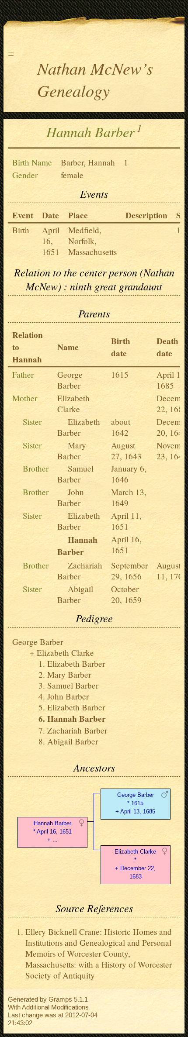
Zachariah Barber (79, 571)
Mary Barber (71, 451)
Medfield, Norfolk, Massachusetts (92, 240)
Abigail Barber (75, 594)
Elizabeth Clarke (73, 403)
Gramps (60, 999)
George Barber (70, 380)
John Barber (70, 497)
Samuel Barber (75, 474)
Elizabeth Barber (78, 427)
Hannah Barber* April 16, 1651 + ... (52, 831)
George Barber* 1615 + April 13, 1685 (135, 803)
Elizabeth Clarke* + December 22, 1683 (135, 863)
